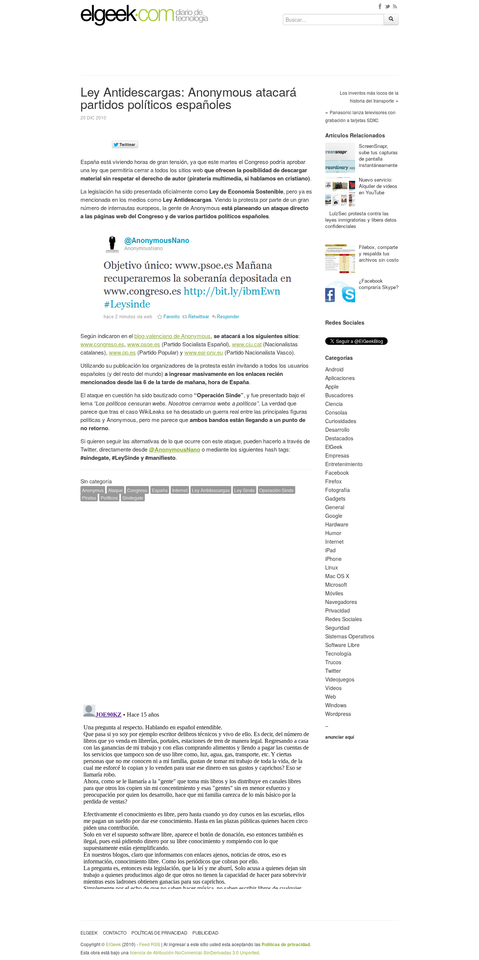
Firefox (333, 481)
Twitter (333, 670)
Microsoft (336, 584)
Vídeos (333, 688)
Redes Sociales (343, 619)
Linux (331, 567)
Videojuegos (339, 679)
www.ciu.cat (247, 344)
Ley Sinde (244, 490)
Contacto (114, 932)
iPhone (333, 558)
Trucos (333, 662)
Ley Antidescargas (211, 490)
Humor (333, 533)
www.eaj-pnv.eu (203, 352)
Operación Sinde (276, 490)
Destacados (339, 438)
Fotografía (337, 489)
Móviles (334, 593)
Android (334, 369)
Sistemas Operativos (349, 636)
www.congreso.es (102, 344)
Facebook (337, 472)
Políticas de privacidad (159, 932)
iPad (330, 550)
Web (330, 696)
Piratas (89, 497)
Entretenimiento (344, 464)
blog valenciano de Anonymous (172, 336)
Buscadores (339, 395)
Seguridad (337, 627)
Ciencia (334, 403)
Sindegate (132, 497)
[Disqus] (196, 602)
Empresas (337, 455)
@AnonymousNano (174, 449)
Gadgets (335, 498)
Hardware (336, 524)
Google (333, 515)
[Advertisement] (239, 53)
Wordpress (338, 713)
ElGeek (333, 446)
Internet (179, 490)
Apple (332, 386)
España (160, 490)
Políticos (109, 497)
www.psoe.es (143, 344)
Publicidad (205, 932)
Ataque (115, 490)
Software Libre (342, 644)
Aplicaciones (340, 378)
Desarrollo (337, 429)
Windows (336, 705)
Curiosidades (340, 421)
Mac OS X (337, 576)
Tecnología (338, 653)
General (334, 507)
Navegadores (341, 601)
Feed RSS (149, 944)
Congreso (137, 490)
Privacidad (337, 610)
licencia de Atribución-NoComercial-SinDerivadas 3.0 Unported (194, 952)
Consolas (336, 412)
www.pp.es (122, 352)
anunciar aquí (339, 736)
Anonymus (93, 490)
